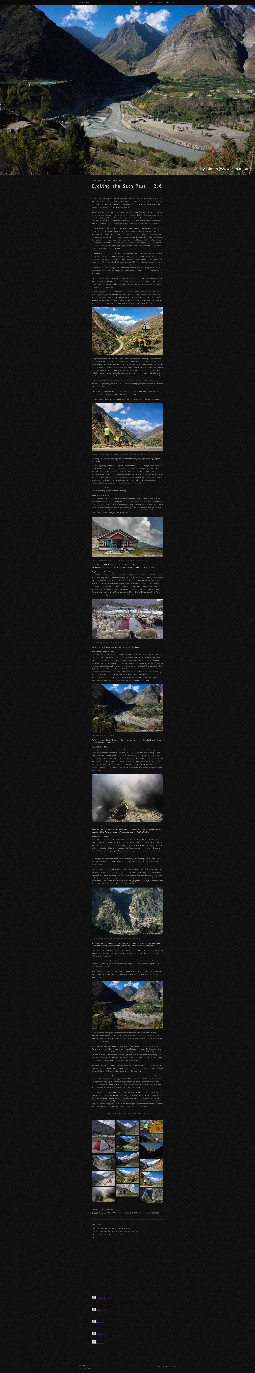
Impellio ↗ (172, 1367)
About (167, 2)
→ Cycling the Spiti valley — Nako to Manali (109, 1235)
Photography (158, 2)
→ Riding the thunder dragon (102, 1238)
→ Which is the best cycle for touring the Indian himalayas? (115, 1231)
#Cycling (101, 1210)
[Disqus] (127, 1269)
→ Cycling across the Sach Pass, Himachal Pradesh (111, 1228)
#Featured (95, 1214)
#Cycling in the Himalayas (132, 1212)
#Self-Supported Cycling (115, 1212)
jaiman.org (84, 2)
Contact (164, 1367)
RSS (159, 1367)
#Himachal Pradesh (100, 1212)
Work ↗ (174, 2)
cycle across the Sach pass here (148, 204)
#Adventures (109, 1210)
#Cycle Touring (146, 1212)
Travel (150, 2)
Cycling (142, 2)
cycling (107, 181)
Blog (135, 2)
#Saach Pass (155, 1212)
